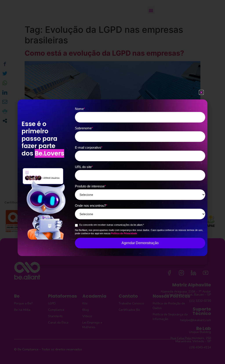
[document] (112, 182)
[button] (201, 92)
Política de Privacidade (124, 233)
